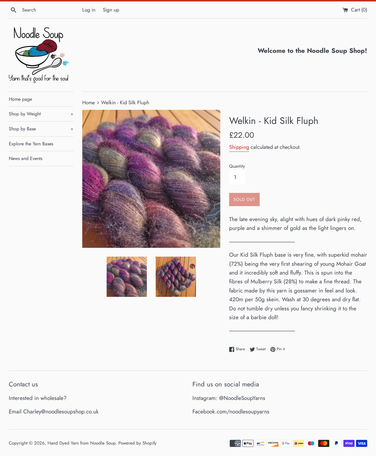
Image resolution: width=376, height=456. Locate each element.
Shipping (239, 147)
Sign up (111, 9)
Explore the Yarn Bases (31, 143)
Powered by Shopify (137, 443)
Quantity (237, 166)
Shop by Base (41, 128)
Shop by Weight (41, 113)
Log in (88, 9)
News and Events (25, 158)
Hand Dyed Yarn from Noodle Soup (81, 443)
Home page (20, 99)
